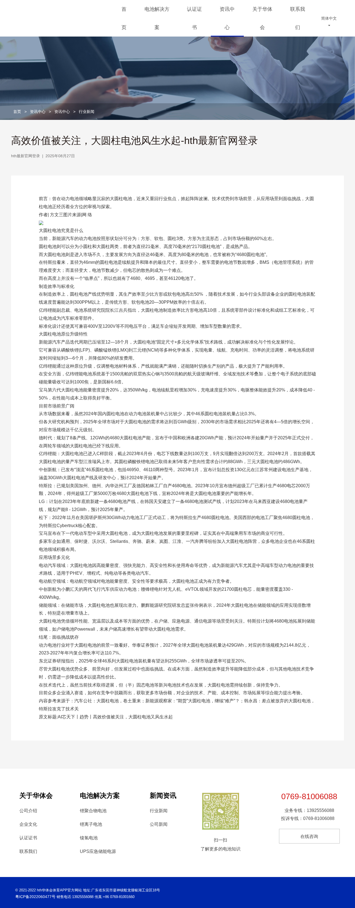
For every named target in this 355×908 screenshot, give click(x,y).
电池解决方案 (156, 18)
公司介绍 (28, 810)
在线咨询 (309, 836)
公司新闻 (159, 824)
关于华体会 (262, 18)
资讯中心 (227, 18)
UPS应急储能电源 (98, 851)
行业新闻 (86, 111)
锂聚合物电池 (93, 810)
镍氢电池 (89, 837)
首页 (123, 18)
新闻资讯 (163, 795)
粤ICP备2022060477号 (35, 896)
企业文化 (28, 824)
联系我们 (297, 18)
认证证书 (194, 18)
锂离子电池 (91, 824)
